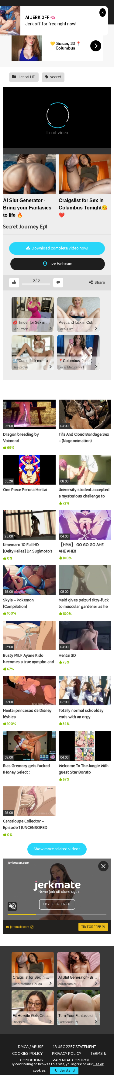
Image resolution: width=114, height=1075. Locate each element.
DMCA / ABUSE (30, 1047)
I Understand (64, 1070)
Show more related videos (57, 849)
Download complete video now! (59, 248)
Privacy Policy (66, 1053)
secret (55, 77)
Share (99, 282)
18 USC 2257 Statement (74, 1047)
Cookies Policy (27, 1053)
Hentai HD (26, 77)
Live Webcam (60, 263)
